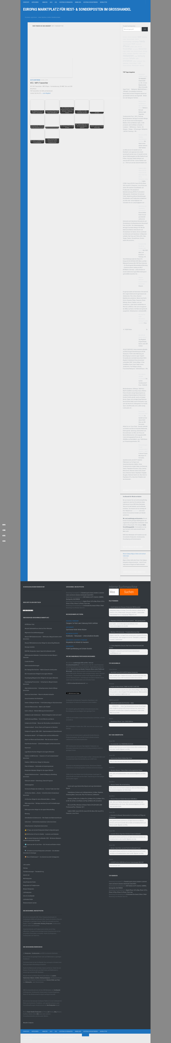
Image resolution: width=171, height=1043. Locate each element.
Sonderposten (36, 953)
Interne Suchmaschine (123, 587)
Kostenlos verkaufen (65, 2)
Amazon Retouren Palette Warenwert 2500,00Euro (124, 799)
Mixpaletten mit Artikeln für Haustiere (77, 642)
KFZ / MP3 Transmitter (39, 83)
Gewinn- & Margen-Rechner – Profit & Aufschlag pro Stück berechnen (43, 702)
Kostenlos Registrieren (90, 2)
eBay (55, 1012)
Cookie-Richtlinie (29, 661)
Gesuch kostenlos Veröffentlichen (34, 698)
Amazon (44, 2)
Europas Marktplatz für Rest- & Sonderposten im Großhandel (77, 9)
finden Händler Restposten (34, 1012)
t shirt (139, 63)
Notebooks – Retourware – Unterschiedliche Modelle (82, 636)
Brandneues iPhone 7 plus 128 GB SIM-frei (122, 721)
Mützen (32, 978)
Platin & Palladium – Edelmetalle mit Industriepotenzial (39, 766)
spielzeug (125, 63)
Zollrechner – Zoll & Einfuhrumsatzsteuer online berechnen (40, 822)
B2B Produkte (70, 627)
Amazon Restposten (28, 889)
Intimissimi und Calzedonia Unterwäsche (142, 208)
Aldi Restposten (27, 878)
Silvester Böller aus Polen (53, 980)
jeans (136, 46)
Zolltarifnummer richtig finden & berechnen (36, 826)
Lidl (56, 2)
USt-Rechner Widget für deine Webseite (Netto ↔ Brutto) (40, 799)
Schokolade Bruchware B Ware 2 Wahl (93, 605)
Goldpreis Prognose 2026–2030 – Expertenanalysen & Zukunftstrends (43, 731)
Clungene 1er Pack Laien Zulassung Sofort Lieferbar (82, 623)
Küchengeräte (135, 49)
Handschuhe (26, 978)
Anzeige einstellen (30, 647)
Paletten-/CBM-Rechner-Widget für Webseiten (37, 762)
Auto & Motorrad (35, 80)
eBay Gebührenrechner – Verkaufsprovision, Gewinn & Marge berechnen (40, 689)
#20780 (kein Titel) (29, 624)
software (134, 61)
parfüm (124, 53)
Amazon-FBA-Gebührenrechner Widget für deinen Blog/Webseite (42, 643)
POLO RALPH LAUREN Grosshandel (142, 376)
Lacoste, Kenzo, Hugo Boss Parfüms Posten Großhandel (126, 834)
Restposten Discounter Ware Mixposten (143, 414)
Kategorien (35, 2)
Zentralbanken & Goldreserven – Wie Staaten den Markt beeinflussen (43, 818)
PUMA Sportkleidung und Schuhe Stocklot (79, 649)
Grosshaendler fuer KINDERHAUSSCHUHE (122, 744)
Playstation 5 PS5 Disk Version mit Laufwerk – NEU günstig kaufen (128, 620)
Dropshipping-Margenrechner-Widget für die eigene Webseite (41, 678)
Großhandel (57, 990)
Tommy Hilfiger (133, 63)
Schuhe (132, 58)
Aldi (51, 2)
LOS (145, 29)
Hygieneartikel (138, 44)
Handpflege (135, 42)
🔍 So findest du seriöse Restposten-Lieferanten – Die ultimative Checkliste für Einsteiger (41, 852)
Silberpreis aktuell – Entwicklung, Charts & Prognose (39, 780)
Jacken (54, 976)
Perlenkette (129, 53)
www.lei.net (26, 875)
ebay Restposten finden (29, 882)
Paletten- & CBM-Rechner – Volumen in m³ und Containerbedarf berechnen (40, 757)
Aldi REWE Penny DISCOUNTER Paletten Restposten (124, 672)
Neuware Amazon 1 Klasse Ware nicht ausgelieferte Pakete (126, 770)
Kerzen (140, 46)
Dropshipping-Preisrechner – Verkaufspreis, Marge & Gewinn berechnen (40, 683)
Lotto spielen (26, 864)
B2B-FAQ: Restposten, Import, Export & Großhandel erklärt (40, 651)
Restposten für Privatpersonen (31, 885)
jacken (132, 46)
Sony (144, 61)
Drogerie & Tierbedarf (72, 621)
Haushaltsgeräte (127, 44)
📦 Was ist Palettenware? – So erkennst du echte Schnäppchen (42, 857)
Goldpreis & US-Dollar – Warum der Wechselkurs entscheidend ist (42, 723)
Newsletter (103, 2)
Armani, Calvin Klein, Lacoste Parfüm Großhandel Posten (126, 848)
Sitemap (25, 868)
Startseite (26, 2)
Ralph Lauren (142, 53)
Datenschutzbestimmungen (32, 665)
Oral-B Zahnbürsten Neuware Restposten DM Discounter (125, 607)
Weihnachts (28, 982)
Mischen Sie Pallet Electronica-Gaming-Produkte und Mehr (143, 319)
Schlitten (37, 978)
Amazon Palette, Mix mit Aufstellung (120, 784)
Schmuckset (126, 58)
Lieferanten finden (28, 899)
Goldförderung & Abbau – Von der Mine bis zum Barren (39, 719)
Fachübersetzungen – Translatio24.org (33, 871)
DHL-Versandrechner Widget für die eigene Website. (39, 674)
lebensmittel (142, 49)
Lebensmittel (36, 923)
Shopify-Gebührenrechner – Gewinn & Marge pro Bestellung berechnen (40, 775)
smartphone (127, 61)
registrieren (136, 511)
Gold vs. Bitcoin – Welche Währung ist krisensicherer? (39, 711)
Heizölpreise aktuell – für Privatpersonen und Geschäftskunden (42, 735)
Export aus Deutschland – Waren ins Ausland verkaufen (39, 694)
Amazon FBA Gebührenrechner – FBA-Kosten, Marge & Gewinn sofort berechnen (42, 638)
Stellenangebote (29, 785)
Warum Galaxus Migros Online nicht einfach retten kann (134, 555)
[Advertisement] (74, 42)
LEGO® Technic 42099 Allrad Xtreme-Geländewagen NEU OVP (127, 862)
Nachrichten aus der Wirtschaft (133, 547)
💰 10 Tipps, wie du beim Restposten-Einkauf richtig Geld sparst (42, 830)
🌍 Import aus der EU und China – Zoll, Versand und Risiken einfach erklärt (41, 846)
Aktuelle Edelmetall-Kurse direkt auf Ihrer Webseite (38, 628)
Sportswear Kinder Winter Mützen (76, 629)
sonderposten (139, 61)
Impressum (28, 748)
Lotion (128, 51)
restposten (128, 56)
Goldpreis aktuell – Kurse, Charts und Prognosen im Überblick (41, 727)
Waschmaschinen (127, 65)
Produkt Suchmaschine (129, 26)
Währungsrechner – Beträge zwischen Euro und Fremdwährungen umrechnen (41, 804)
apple (139, 37)
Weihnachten (135, 65)
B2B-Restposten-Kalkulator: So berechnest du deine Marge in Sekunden (40, 656)
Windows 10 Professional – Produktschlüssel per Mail (125, 632)
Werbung (27, 813)
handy (142, 41)
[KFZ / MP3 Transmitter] (51, 68)
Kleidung (43, 923)
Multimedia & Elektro (72, 633)
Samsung (141, 56)
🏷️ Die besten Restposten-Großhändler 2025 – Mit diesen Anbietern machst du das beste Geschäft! (42, 839)
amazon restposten (132, 37)
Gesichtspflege (127, 42)
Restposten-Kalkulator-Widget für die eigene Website (39, 770)
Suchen (129, 592)
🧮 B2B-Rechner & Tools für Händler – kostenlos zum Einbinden (42, 834)
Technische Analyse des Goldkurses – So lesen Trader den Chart (42, 789)
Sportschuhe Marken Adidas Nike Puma (121, 758)
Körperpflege (127, 49)
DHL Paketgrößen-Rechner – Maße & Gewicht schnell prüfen (41, 669)
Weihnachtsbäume (45, 978)
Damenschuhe (130, 39)
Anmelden (78, 2)
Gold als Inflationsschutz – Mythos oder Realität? (37, 707)
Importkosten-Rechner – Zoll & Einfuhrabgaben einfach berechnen (42, 743)
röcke (135, 56)
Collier (124, 39)
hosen (133, 44)
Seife (137, 58)
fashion (137, 39)
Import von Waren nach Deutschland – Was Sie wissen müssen (41, 739)
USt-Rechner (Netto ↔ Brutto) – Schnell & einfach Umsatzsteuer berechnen (41, 794)
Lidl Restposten (27, 892)
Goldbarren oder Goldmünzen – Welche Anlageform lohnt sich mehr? (43, 715)
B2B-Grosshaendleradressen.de (76, 683)
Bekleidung (144, 37)
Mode (132, 51)
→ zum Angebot (45, 93)
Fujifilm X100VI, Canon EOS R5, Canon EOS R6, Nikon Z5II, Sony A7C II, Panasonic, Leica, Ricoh (143, 175)
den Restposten (51, 1005)
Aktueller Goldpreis (28, 1022)
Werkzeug (142, 65)
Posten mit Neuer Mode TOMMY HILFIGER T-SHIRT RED (125, 686)
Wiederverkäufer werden (30, 903)
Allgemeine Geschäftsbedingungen (34, 632)
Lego (124, 51)
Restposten (49, 923)
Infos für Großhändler (29, 896)
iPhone (126, 46)
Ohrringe (145, 51)
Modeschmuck (138, 51)
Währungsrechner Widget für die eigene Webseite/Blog (40, 809)
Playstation (136, 53)
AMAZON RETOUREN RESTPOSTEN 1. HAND (122, 703)
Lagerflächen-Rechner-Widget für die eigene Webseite (39, 752)
